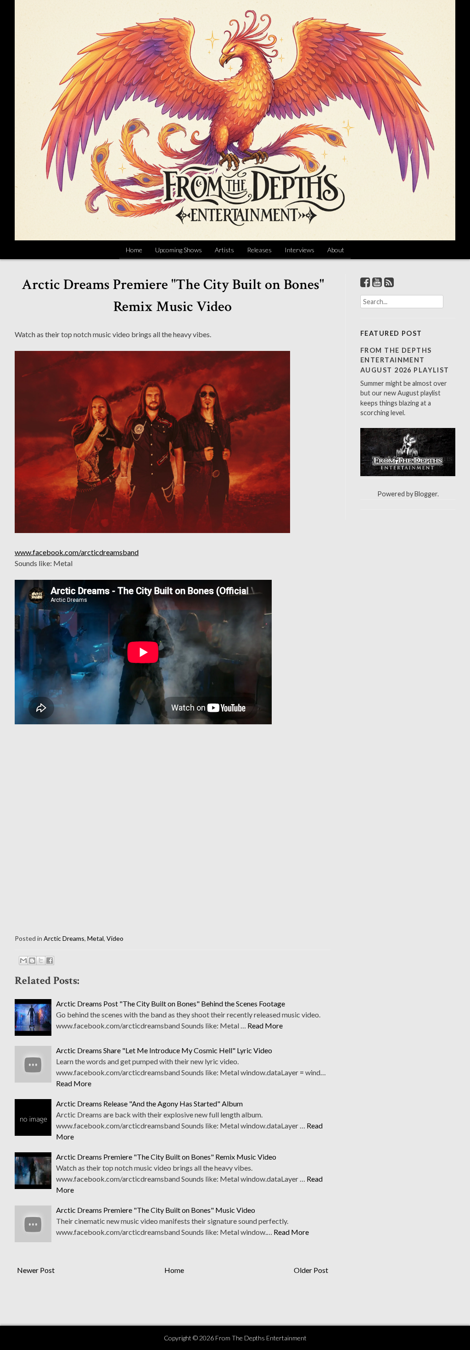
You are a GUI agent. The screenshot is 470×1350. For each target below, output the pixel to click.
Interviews (299, 250)
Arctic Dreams (64, 938)
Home (134, 250)
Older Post (311, 1270)
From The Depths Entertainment (261, 1338)
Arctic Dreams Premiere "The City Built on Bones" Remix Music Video (166, 1156)
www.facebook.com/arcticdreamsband (77, 552)
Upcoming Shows (178, 250)
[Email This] (23, 960)
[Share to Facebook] (49, 960)
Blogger (425, 494)
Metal (95, 938)
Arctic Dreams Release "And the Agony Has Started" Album (149, 1103)
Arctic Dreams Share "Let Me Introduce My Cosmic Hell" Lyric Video (164, 1050)
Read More (265, 1025)
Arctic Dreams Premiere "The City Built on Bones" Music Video (155, 1210)
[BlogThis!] (32, 960)
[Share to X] (40, 960)
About (335, 250)
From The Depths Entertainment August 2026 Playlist (404, 360)
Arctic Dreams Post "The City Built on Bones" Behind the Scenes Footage (170, 1003)
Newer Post (36, 1270)
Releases (259, 250)
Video (114, 938)
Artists (224, 250)
